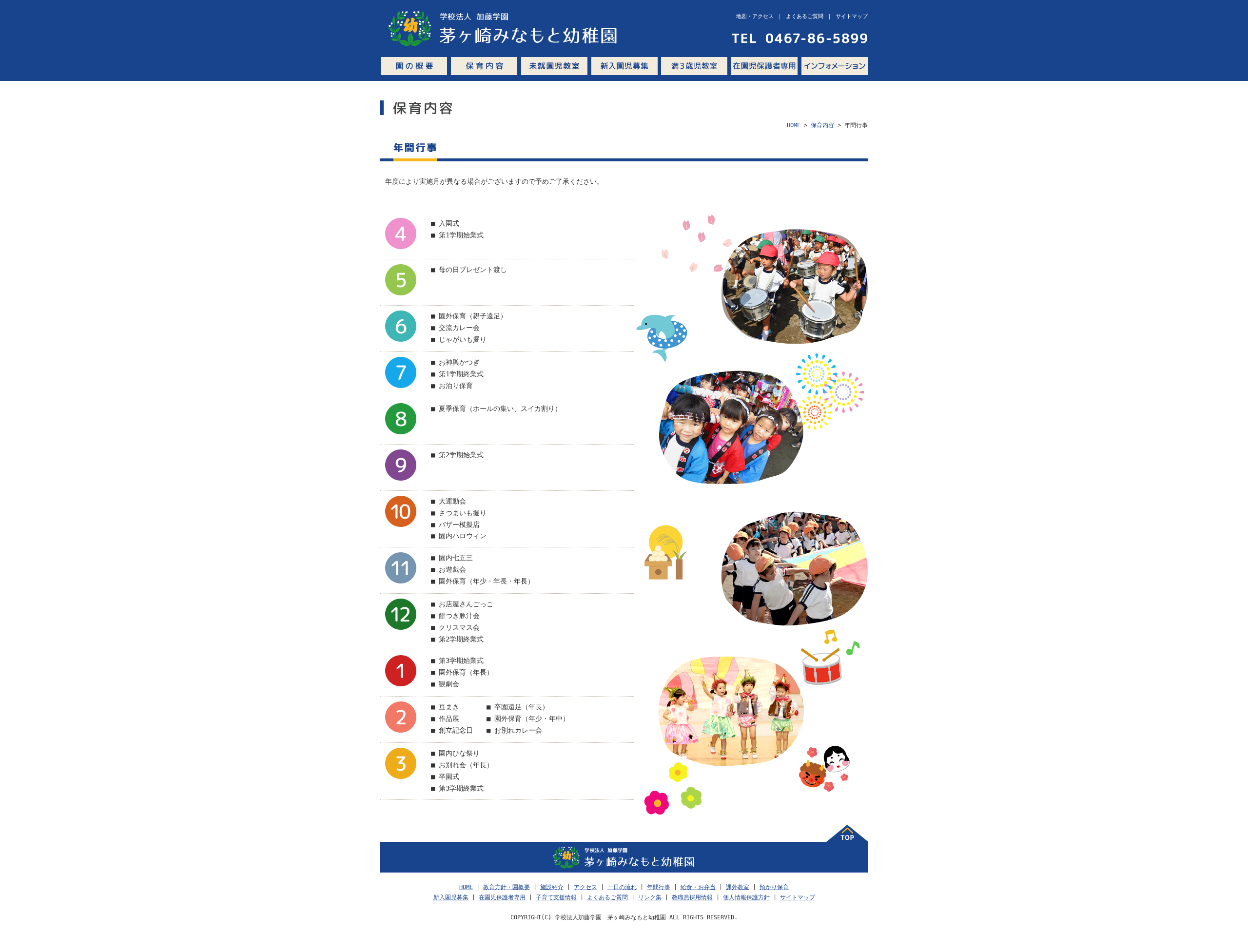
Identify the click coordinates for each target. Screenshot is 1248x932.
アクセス (585, 887)
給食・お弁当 (698, 887)
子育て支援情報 (556, 897)
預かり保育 (774, 887)
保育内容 (484, 66)
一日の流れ (622, 887)
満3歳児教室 (694, 66)
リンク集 (650, 897)
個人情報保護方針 (746, 897)
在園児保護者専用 (764, 66)
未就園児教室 (554, 66)
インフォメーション (835, 66)
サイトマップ (797, 897)
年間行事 (658, 887)
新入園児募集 (624, 66)
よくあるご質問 (607, 897)
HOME (793, 125)
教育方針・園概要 (506, 887)
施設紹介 (552, 887)
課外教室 (737, 887)
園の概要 (414, 66)
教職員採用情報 (692, 897)
